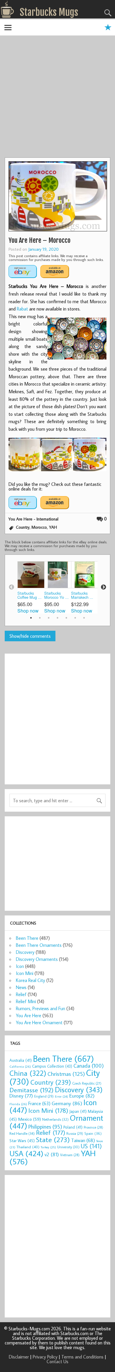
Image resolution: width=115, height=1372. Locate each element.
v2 (52, 1154)
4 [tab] (57, 618)
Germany (67, 1103)
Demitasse (31, 1090)
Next (103, 587)
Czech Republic (86, 1083)
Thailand (28, 1146)
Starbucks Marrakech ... (82, 595)
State (53, 1139)
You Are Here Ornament (39, 1022)
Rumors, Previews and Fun (40, 1008)
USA (26, 1153)
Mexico (29, 1119)
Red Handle (22, 1133)
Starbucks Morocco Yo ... (56, 595)
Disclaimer (19, 1357)
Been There (27, 938)
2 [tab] (40, 618)
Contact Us (57, 1361)
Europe (82, 1095)
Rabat (22, 309)
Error (61, 1096)
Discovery (25, 952)
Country (22, 527)
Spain (93, 1133)
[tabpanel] (30, 587)
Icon (20, 966)
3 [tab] (49, 618)
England (44, 1096)
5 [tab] (66, 618)
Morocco (39, 527)
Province (93, 1127)
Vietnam (70, 1155)
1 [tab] (31, 618)
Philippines (45, 1126)
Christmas (66, 1073)
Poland (73, 1127)
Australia (20, 1060)
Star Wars (22, 1140)
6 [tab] (75, 618)
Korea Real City (30, 980)
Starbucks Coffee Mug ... (29, 595)
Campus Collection (52, 1066)
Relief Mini (26, 1001)
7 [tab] (84, 618)
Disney (21, 1095)
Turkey (48, 1147)
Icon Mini (24, 973)
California (20, 1066)
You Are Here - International (33, 519)
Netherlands (55, 1119)
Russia (74, 1133)
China (27, 1073)
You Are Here (28, 1015)
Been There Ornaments (39, 945)
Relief (21, 994)
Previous (11, 587)
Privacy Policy (45, 1357)
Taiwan (83, 1140)
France (39, 1103)
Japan (78, 1111)
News (21, 987)
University (68, 1147)
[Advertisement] (57, 97)
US (91, 1146)
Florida (18, 1104)
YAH (53, 527)
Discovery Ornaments (37, 959)
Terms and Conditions (82, 1357)
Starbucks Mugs (49, 12)
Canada (88, 1065)
